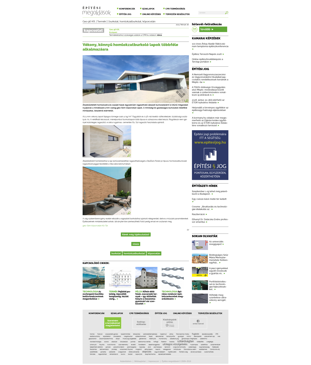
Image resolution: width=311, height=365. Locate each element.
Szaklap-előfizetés (141, 323)
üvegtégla (210, 342)
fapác (151, 336)
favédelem (142, 344)
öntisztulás (177, 349)
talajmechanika (150, 354)
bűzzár (130, 354)
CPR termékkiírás (175, 9)
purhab (133, 342)
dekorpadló (197, 336)
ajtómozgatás (131, 347)
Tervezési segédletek (177, 14)
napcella (142, 347)
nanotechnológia (95, 342)
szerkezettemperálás (150, 334)
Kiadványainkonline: (170, 320)
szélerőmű (203, 339)
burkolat (113, 21)
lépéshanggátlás (154, 344)
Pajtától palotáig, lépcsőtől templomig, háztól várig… (120, 295)
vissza (136, 244)
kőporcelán (149, 21)
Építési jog (125, 14)
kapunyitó (138, 354)
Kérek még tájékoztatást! (135, 234)
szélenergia (192, 347)
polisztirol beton (118, 347)
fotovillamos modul (182, 334)
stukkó (106, 342)
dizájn (118, 339)
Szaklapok (148, 9)
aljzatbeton (107, 336)
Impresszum (153, 361)
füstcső (99, 334)
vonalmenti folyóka (126, 349)
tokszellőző (124, 342)
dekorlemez (160, 336)
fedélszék (215, 347)
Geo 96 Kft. (89, 21)
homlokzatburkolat (130, 21)
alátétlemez (203, 349)
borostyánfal (170, 336)
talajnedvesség (204, 347)
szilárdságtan (185, 341)
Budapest (113, 32)
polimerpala (158, 347)
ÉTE (217, 334)
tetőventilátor (104, 349)
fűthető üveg (183, 352)
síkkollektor (117, 336)
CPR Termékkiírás (139, 313)
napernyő (163, 334)
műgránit (139, 349)
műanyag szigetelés (129, 339)
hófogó (156, 342)
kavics (123, 354)
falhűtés (92, 354)
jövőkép (114, 349)
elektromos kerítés (144, 342)
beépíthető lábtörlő (96, 347)
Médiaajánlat (140, 361)
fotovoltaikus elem (190, 349)
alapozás (146, 351)
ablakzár (114, 342)
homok (92, 334)
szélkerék (112, 352)
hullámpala (194, 344)
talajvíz (158, 349)
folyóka (101, 344)
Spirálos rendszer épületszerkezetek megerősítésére (173, 295)
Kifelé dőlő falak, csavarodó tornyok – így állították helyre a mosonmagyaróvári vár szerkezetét (146, 297)
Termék (101, 21)
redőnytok (152, 339)
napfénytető (172, 352)
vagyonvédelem (159, 352)
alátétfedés (94, 352)
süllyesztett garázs (111, 334)
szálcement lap (209, 336)
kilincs (189, 336)
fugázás (195, 334)
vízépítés (200, 342)
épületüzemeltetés (164, 354)
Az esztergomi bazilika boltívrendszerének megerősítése (93, 295)
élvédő (133, 344)
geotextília (142, 339)
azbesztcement (140, 336)
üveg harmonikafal (179, 347)
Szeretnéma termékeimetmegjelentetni (112, 323)
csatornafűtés (209, 352)
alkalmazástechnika (106, 339)
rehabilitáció (114, 354)
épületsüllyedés (207, 334)
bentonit (167, 347)
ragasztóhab (102, 354)
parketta (103, 352)
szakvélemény (123, 344)
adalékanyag (174, 339)
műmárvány (163, 339)
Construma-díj (215, 349)
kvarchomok (111, 344)
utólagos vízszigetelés (175, 344)
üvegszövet (122, 352)
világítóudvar (128, 336)
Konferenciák (127, 9)
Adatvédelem (125, 361)
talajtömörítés (125, 334)
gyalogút (181, 336)
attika (171, 334)
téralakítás (136, 334)
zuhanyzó (93, 344)
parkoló (108, 347)
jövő (149, 347)
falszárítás (93, 349)
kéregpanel (167, 349)
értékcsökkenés (134, 352)
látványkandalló (196, 352)
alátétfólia (204, 344)
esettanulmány (95, 336)
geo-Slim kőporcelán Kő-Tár (95, 225)
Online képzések (151, 14)
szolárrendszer (215, 344)
